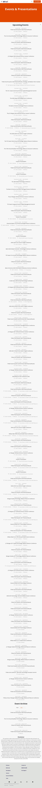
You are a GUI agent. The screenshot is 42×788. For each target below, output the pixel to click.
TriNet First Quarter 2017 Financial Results (21, 549)
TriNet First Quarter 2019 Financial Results (21, 440)
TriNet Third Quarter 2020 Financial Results (21, 383)
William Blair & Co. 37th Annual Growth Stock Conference (21, 537)
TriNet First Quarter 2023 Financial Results (21, 261)
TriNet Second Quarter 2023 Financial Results (21, 229)
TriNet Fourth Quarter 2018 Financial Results (21, 446)
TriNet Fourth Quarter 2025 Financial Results (21, 48)
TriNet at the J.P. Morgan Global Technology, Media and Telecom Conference (21, 698)
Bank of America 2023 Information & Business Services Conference (21, 268)
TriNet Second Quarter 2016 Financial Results (21, 589)
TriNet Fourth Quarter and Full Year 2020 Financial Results (21, 363)
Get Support (23, 770)
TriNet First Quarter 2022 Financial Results (21, 312)
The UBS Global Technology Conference (21, 181)
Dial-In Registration (28, 301)
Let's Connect (37, 1)
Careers (7, 773)
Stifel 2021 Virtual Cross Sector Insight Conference (21, 351)
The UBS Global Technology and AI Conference (21, 98)
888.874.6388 (24, 767)
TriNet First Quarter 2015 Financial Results (21, 653)
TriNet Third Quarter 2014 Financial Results (21, 685)
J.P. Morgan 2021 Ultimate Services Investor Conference (21, 331)
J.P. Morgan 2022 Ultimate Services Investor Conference (21, 287)
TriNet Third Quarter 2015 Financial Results (21, 621)
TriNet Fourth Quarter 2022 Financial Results (21, 274)
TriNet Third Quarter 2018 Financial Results (21, 465)
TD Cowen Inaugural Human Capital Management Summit (21, 204)
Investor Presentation (21, 161)
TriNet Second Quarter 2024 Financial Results (21, 126)
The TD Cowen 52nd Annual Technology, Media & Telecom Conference (21, 141)
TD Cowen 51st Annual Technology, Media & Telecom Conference (21, 255)
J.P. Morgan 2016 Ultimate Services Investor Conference (21, 570)
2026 (21, 707)
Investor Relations (9, 775)
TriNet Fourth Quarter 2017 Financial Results (21, 505)
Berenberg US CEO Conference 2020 (21, 376)
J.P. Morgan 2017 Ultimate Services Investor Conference (21, 511)
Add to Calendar (18, 31)
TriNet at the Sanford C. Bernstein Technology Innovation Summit (21, 672)
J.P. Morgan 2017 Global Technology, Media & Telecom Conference (21, 543)
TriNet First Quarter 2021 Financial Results (21, 357)
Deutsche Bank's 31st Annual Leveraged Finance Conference (21, 223)
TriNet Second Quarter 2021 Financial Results (21, 344)
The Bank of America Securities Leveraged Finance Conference (21, 189)
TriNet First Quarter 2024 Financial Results (21, 155)
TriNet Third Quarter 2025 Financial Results (21, 62)
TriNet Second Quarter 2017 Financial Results (21, 530)
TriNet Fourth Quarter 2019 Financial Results (21, 402)
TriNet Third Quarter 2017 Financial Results (21, 518)
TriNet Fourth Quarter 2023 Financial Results (21, 167)
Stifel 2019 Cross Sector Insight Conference (21, 427)
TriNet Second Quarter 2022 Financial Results (21, 300)
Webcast (25, 31)
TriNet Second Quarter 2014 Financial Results (21, 691)
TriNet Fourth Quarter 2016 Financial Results (21, 562)
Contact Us (23, 765)
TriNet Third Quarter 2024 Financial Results (21, 119)
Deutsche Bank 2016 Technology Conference (20, 583)
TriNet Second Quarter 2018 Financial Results (21, 478)
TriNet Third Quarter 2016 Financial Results (21, 576)
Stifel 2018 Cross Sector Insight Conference (21, 486)
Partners (7, 765)
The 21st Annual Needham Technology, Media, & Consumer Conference (21, 36)
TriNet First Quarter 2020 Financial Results (21, 395)
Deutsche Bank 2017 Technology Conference (20, 524)
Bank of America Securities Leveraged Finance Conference (21, 325)
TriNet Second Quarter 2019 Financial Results (21, 421)
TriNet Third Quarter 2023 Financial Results (21, 210)
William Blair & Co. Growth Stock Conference (21, 640)
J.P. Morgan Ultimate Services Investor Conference (21, 370)
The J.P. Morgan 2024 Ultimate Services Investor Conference (21, 113)
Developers (8, 770)
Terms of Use (6, 785)
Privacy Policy (11, 785)
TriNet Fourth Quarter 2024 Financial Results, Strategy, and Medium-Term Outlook (21, 81)
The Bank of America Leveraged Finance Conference (21, 106)
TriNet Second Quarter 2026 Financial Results (21, 29)
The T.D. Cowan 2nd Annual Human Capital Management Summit (21, 90)
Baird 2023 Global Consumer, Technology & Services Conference (21, 249)
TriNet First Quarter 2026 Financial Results (21, 42)
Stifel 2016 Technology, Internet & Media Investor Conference (21, 596)
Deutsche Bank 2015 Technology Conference (20, 627)
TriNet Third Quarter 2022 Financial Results (21, 293)
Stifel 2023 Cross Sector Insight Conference (21, 242)
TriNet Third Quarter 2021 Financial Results (21, 338)
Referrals (8, 767)
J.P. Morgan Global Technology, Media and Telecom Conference (21, 647)
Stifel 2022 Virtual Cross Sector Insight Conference (21, 306)
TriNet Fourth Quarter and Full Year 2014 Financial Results (21, 666)
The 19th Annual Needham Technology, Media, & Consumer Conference (21, 148)
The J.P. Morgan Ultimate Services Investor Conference (21, 196)
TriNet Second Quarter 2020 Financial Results (21, 389)
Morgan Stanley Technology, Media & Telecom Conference (21, 498)
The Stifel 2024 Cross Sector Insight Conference (21, 133)
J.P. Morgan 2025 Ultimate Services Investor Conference (21, 56)
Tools (7, 778)
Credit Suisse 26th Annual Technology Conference (21, 280)
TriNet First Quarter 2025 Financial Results (21, 75)
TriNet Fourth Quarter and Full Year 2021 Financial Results (21, 319)
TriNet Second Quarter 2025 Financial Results (21, 69)
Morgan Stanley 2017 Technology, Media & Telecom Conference (21, 556)
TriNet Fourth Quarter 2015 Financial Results (21, 608)
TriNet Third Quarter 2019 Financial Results (21, 414)
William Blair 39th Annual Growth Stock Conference (21, 434)
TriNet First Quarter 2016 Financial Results (21, 602)
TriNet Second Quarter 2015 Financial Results (21, 634)
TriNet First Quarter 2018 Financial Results (21, 492)
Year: (17, 707)
